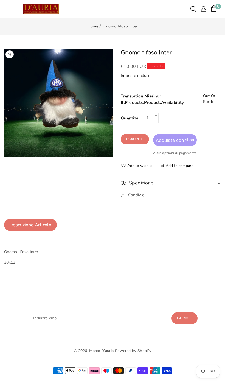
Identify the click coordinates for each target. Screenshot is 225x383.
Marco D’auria (101, 350)
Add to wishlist (140, 166)
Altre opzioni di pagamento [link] (175, 153)
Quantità (129, 118)
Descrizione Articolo (30, 225)
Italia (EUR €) (112, 361)
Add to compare (179, 166)
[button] (193, 8)
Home (93, 26)
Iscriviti (184, 318)
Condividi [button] (137, 195)
